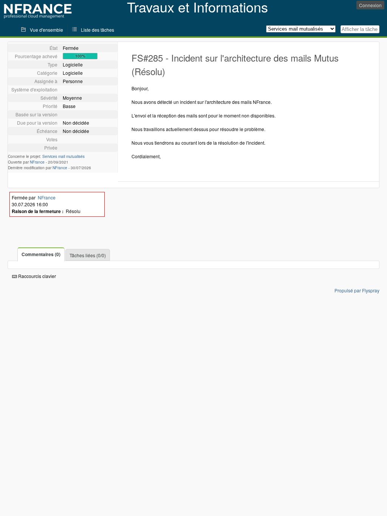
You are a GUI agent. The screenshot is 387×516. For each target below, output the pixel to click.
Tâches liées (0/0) (88, 255)
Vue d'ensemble (46, 29)
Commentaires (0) (41, 254)
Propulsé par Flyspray (356, 290)
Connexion (370, 5)
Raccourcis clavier (36, 276)
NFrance (37, 162)
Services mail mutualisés (63, 156)
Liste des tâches (97, 29)
